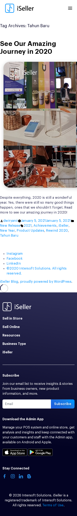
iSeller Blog (9, 281)
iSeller (64, 225)
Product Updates (30, 230)
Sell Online (11, 327)
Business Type (14, 344)
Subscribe (62, 404)
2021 (28, 225)
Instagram (15, 253)
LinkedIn (14, 263)
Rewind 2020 (57, 230)
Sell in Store (12, 318)
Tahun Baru (9, 235)
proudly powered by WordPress (45, 281)
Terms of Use (53, 505)
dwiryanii (10, 220)
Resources (11, 335)
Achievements (45, 225)
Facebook (15, 258)
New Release (10, 225)
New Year (7, 230)
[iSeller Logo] (19, 8)
